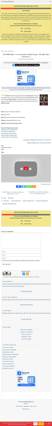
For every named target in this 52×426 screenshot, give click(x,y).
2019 (6, 286)
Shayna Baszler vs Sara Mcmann (23, 101)
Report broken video (46, 184)
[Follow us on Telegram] (23, 274)
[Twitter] (23, 186)
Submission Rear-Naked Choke (9, 203)
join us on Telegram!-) (42, 62)
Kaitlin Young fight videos (28, 200)
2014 (41, 284)
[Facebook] (18, 186)
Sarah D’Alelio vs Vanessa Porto (9, 135)
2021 (12, 286)
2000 (3, 284)
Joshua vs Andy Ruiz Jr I (8, 363)
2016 (46, 284)
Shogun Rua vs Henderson (26, 329)
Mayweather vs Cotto (26, 336)
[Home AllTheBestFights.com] (6, 275)
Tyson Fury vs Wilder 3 (8, 347)
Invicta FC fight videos (16, 200)
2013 (38, 284)
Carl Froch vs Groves (8, 359)
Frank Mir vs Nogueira (26, 339)
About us (26, 403)
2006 (19, 284)
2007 (22, 284)
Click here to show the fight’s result (11, 123)
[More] (33, 186)
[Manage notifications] (49, 424)
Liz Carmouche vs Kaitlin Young (8, 133)
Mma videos (10, 51)
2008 (25, 284)
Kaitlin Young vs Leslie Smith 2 (43, 142)
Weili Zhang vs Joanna (8, 352)
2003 (11, 284)
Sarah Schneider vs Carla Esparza (9, 137)
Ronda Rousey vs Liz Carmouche (43, 140)
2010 (30, 284)
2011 (33, 284)
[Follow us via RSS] (27, 274)
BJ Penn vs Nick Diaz (26, 334)
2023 (17, 286)
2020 (9, 286)
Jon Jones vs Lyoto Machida (26, 332)
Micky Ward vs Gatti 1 (9, 368)
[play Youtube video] (26, 168)
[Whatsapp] (28, 186)
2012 (36, 284)
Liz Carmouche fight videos (42, 200)
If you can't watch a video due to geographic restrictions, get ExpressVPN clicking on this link (26, 87)
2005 (17, 284)
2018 (4, 286)
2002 (9, 284)
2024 (20, 286)
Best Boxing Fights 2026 (26, 291)
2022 (15, 286)
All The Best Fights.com (7, 1)
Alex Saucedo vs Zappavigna (9, 349)
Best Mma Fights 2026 (26, 319)
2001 (6, 284)
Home (2, 51)
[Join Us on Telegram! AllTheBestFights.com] (26, 66)
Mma (6, 51)
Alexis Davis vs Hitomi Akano (8, 131)
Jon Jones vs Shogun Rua (9, 366)
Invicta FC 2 (6, 200)
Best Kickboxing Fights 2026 (26, 304)
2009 (28, 284)
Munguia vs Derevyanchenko (9, 356)
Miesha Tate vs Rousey (8, 361)
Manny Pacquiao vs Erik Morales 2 (11, 354)
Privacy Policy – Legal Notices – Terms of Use (26, 406)
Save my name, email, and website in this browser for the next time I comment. (21, 260)
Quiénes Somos (26, 409)
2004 (14, 284)
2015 (44, 284)
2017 (49, 284)
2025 (23, 286)
